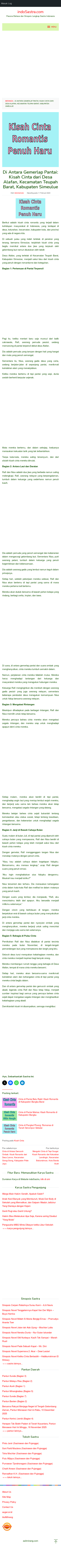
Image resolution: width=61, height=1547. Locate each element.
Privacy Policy (9, 1501)
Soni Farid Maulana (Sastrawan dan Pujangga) (24, 1448)
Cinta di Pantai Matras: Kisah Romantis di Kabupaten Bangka (38, 1113)
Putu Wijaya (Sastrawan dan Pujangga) (21, 1458)
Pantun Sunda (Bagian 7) (14, 1396)
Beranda (9, 101)
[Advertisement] (30, 64)
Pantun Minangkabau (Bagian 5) (17, 1391)
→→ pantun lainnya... (12, 1430)
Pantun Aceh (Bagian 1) (13, 1386)
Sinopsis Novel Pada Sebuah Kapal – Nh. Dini (24, 1346)
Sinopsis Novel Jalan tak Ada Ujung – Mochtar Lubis (27, 1327)
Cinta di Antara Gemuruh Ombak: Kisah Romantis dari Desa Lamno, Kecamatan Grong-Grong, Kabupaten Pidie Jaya (15, 1156)
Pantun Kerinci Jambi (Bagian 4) (17, 1418)
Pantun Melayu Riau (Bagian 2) (17, 1380)
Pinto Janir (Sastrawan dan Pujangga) (20, 1443)
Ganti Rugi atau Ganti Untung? (17, 1210)
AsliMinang (7, 1517)
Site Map (6, 1496)
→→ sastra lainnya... (12, 1363)
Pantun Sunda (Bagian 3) (14, 1375)
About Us (6, 1491)
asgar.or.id (7, 1512)
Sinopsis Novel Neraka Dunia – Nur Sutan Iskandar (27, 1332)
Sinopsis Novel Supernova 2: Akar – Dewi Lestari (26, 1351)
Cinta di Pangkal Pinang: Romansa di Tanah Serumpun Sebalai (36, 1126)
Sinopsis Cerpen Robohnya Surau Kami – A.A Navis (27, 1305)
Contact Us (7, 1506)
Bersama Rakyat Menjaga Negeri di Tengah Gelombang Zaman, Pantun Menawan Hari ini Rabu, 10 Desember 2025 (29, 1410)
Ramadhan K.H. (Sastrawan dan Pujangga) (23, 1473)
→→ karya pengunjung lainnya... (18, 1228)
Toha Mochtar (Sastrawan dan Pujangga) (22, 1453)
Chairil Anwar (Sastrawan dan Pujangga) (21, 1468)
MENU (54, 27)
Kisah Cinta (19, 1140)
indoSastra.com (30, 11)
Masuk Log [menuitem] (6, 3)
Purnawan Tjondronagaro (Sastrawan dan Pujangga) (27, 1463)
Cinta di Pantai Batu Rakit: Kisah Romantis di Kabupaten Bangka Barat (38, 1100)
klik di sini (45, 1179)
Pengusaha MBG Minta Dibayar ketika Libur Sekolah (27, 1224)
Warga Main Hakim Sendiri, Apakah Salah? (23, 1193)
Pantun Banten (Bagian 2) (14, 1401)
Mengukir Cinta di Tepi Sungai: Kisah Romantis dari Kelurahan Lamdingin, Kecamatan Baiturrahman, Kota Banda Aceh (45, 1156)
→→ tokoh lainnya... (12, 1477)
